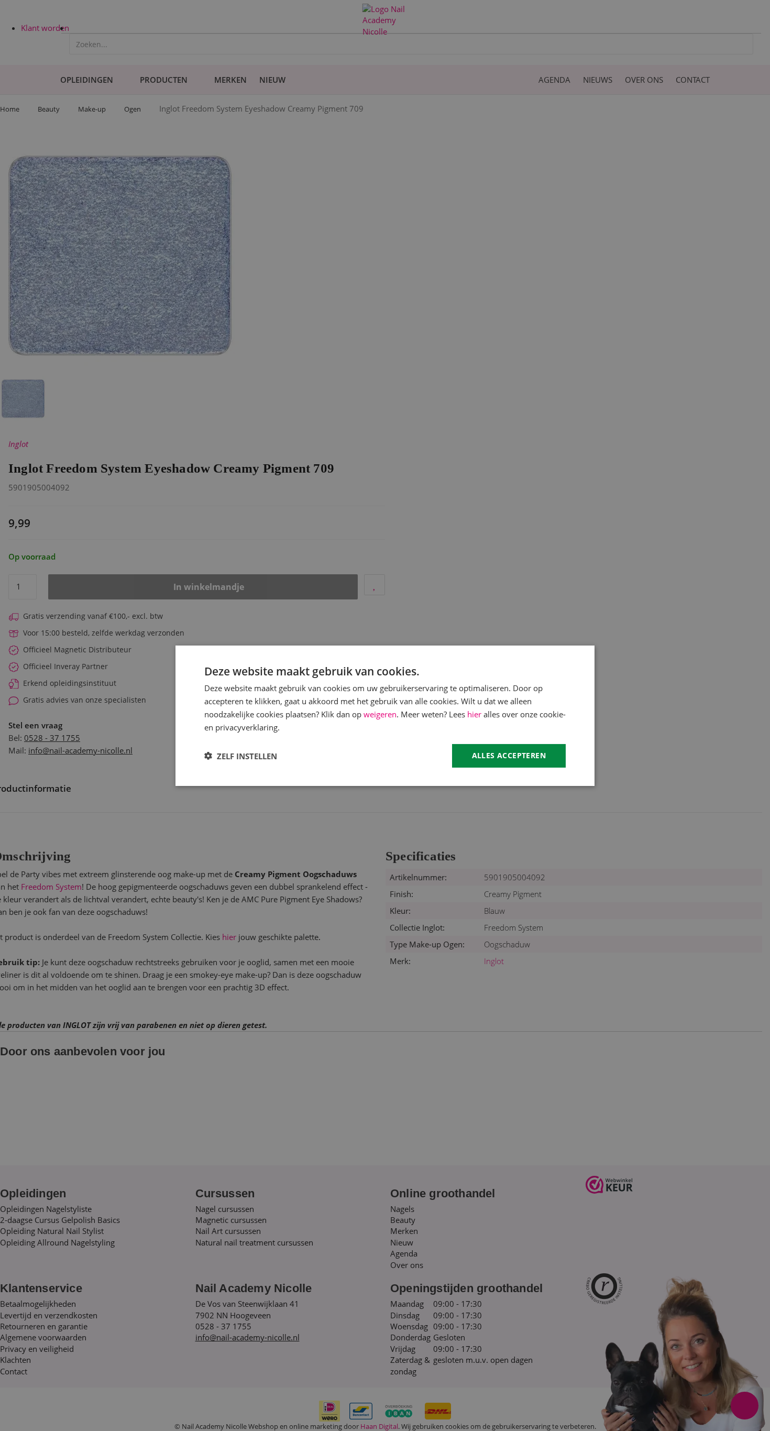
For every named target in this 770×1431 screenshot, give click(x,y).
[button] (240, 755)
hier (474, 713)
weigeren (380, 713)
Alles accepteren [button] (509, 755)
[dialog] (385, 715)
